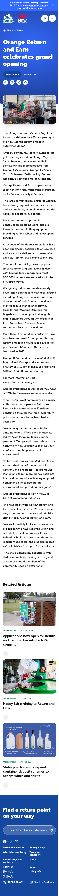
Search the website (13, 847)
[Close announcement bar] (53, 5)
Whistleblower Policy (14, 852)
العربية (32, 867)
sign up (42, 5)
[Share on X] (18, 82)
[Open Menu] (52, 18)
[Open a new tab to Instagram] (10, 841)
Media (32, 859)
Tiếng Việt (35, 871)
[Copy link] (5, 82)
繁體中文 (8, 876)
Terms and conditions (35, 853)
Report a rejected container (12, 860)
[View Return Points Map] (44, 18)
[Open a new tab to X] (17, 841)
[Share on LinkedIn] (12, 82)
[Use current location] (52, 830)
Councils (8, 867)
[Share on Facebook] (25, 82)
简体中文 (8, 871)
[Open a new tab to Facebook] (5, 841)
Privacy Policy (37, 847)
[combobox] (31, 830)
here (32, 5)
